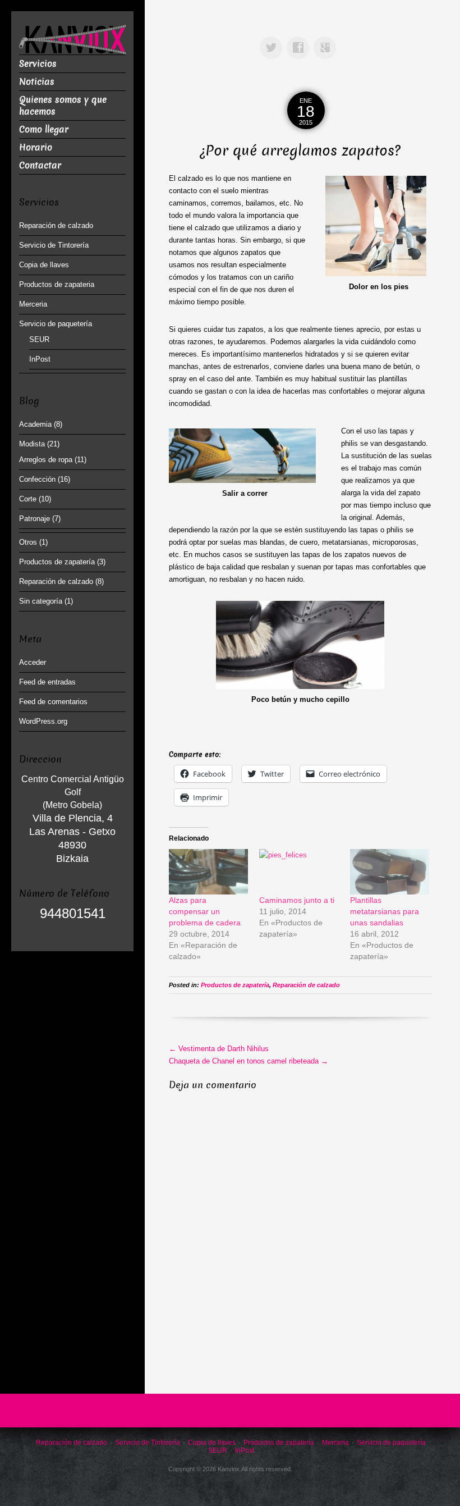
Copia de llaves (44, 265)
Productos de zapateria (56, 284)
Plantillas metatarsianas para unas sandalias (384, 911)
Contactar (40, 165)
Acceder (32, 662)
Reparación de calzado (306, 985)
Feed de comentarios (53, 701)
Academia (35, 424)
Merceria (33, 304)
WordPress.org (43, 721)
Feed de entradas (47, 682)
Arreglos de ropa (45, 459)
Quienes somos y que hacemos (63, 105)
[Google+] (327, 39)
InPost (39, 359)
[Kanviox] (72, 39)
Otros (28, 542)
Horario (35, 147)
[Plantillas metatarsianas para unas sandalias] (389, 872)
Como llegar (43, 129)
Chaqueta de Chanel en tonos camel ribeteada (248, 1061)
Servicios (38, 64)
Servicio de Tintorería (54, 245)
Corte (27, 499)
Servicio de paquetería (55, 324)
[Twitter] (273, 39)
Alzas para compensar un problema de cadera (205, 911)
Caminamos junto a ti (296, 900)
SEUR (39, 339)
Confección (37, 479)
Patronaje (34, 518)
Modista (32, 444)
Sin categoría (40, 601)
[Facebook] (300, 39)
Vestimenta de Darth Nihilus (219, 1048)
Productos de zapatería (235, 985)
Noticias (36, 82)
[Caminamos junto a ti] (298, 872)
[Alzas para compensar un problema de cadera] (208, 872)
